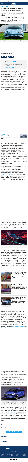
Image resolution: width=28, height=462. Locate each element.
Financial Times (5, 174)
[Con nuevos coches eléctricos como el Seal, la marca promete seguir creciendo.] (23, 136)
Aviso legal (12, 455)
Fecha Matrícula (24, 455)
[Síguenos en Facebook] (11, 451)
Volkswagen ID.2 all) (12, 412)
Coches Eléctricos (5, 6)
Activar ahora (8, 67)
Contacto (8, 454)
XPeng (2, 427)
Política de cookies (17, 455)
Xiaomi (26, 1)
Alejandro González (6, 53)
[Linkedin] (6, 57)
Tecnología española (9, 1)
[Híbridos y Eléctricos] (14, 448)
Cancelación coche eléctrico (19, 1)
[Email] (13, 57)
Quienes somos (2, 455)
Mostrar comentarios (14, 431)
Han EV (4, 328)
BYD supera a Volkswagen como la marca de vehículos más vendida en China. (9, 137)
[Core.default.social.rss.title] (17, 451)
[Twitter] (4, 57)
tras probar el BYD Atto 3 (18, 326)
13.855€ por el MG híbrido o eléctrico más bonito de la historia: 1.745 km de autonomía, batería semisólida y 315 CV (19, 286)
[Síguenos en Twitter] (13, 451)
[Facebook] (2, 57)
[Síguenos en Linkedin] (15, 451)
